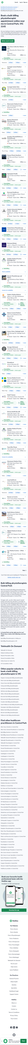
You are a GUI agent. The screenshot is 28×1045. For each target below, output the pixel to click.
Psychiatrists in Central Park (7, 841)
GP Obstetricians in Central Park (8, 801)
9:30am (11, 151)
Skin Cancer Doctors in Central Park (9, 852)
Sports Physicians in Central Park (8, 857)
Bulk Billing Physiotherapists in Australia (9, 7)
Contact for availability (7, 290)
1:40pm (11, 508)
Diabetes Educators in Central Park (9, 783)
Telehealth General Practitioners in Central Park (12, 737)
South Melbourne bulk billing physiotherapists (12, 704)
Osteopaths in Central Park (7, 823)
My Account (14, 963)
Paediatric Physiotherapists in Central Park (11, 828)
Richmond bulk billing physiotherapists (10, 699)
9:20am (8, 407)
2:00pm (8, 373)
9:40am (11, 442)
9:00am (18, 62)
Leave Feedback (14, 970)
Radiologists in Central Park (7, 847)
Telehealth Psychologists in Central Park (10, 743)
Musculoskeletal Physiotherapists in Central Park (12, 807)
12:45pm (10, 223)
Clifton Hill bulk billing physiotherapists (10, 693)
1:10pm (10, 327)
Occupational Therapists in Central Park (10, 815)
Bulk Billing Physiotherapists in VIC (8, 8)
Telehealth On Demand (6, 650)
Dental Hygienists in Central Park (8, 769)
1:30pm (16, 188)
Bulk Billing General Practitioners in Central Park (12, 735)
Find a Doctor (14, 929)
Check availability (6, 271)
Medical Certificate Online (7, 653)
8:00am (8, 132)
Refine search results (7, 41)
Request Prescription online (7, 655)
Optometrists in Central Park (7, 817)
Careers (14, 1006)
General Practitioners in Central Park (9, 799)
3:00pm (18, 308)
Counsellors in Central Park (7, 767)
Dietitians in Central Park (7, 785)
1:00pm (11, 308)
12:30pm (11, 82)
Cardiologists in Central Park (7, 756)
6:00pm (16, 169)
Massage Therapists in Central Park (9, 804)
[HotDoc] (2, 2)
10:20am (18, 342)
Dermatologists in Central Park (8, 780)
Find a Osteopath (14, 951)
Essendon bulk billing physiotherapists (10, 688)
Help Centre (14, 966)
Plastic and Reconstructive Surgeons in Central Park (13, 836)
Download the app (14, 910)
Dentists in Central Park (6, 775)
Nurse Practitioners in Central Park (9, 809)
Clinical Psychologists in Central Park (9, 761)
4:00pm (18, 390)
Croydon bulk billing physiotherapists (9, 701)
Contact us (14, 1009)
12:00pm (15, 254)
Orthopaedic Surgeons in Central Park (10, 820)
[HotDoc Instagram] (16, 1027)
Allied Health (14, 981)
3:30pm (18, 82)
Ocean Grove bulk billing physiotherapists (11, 683)
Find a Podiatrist (14, 938)
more (24, 62)
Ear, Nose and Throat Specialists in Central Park (12, 788)
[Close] (1, 1041)
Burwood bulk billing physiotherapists (10, 696)
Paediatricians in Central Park (8, 825)
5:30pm (8, 169)
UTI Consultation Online (6, 663)
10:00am (11, 342)
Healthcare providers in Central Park (9, 868)
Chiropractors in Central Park (8, 759)
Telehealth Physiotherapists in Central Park (11, 740)
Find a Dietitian (14, 948)
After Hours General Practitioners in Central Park (12, 729)
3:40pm (8, 475)
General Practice (14, 978)
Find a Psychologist (14, 944)
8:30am (11, 62)
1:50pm (17, 327)
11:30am (16, 205)
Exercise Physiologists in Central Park (9, 793)
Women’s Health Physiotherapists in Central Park (12, 865)
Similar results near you (14, 577)
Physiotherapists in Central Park (8, 833)
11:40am (11, 99)
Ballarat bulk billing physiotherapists (9, 709)
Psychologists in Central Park (7, 844)
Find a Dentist (14, 932)
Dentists (14, 985)
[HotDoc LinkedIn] (14, 1027)
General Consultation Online (7, 658)
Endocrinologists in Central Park (8, 791)
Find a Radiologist (14, 957)
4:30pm (11, 115)
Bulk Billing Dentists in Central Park (9, 732)
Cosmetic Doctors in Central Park (9, 764)
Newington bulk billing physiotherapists (10, 707)
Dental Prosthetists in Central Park (9, 772)
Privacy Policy (14, 1015)
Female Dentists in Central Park (8, 745)
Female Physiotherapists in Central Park (10, 748)
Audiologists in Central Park (7, 753)
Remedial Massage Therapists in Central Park (11, 849)
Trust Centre (14, 1018)
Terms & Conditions (14, 1012)
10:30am (18, 151)
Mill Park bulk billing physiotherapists (9, 691)
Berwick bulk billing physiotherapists (9, 712)
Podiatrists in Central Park (7, 839)
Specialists (14, 988)
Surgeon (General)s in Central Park (9, 863)
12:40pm (15, 239)
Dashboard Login (14, 991)
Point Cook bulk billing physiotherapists (10, 680)
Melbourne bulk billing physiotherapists (10, 715)
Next (24, 570)
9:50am (18, 442)
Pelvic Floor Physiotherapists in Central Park (11, 831)
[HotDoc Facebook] (11, 1027)
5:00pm (18, 424)
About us (14, 1003)
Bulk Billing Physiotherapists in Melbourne (11, 638)
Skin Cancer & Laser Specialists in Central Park (12, 855)
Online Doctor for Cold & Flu (8, 661)
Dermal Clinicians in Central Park (8, 777)
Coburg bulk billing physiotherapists (9, 685)
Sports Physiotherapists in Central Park (10, 860)
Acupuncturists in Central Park (8, 751)
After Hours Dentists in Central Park (9, 727)
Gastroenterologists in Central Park (9, 796)
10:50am (9, 254)
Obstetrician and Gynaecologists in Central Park (12, 812)
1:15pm (17, 223)
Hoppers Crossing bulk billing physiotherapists (12, 677)
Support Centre (14, 994)
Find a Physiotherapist (14, 935)
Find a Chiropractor (14, 941)
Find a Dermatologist (14, 954)
